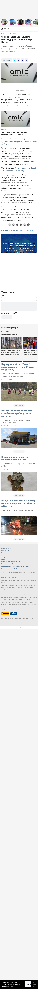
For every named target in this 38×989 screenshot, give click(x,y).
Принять (28, 984)
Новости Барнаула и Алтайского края (11, 563)
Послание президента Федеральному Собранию (17, 231)
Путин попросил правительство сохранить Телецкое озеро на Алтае (19, 141)
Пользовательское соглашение (9, 552)
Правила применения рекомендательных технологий (15, 566)
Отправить (7, 317)
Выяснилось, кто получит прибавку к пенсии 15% (15, 458)
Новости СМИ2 (5, 331)
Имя (3, 295)
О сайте (3, 559)
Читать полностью (19, 405)
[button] (35, 235)
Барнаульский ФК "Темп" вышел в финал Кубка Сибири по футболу (17, 367)
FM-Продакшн (5, 550)
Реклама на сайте (6, 555)
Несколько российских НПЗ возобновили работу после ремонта (16, 413)
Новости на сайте (6, 548)
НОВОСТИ (4, 33)
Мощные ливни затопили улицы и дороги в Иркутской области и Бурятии (18, 503)
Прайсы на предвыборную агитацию (10, 561)
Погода (3, 557)
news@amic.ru (29, 589)
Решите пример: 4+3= (8, 313)
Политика (14, 33)
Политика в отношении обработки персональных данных (16, 568)
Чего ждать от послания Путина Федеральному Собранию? (14, 133)
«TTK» (25, 628)
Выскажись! (6, 60)
